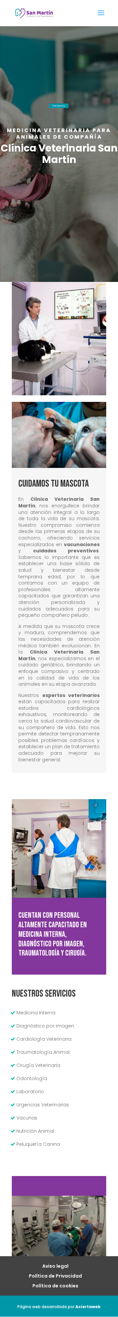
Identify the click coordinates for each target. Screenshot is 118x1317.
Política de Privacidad (55, 1276)
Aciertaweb (88, 1306)
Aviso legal (55, 1266)
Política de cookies (55, 1285)
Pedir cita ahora (59, 106)
